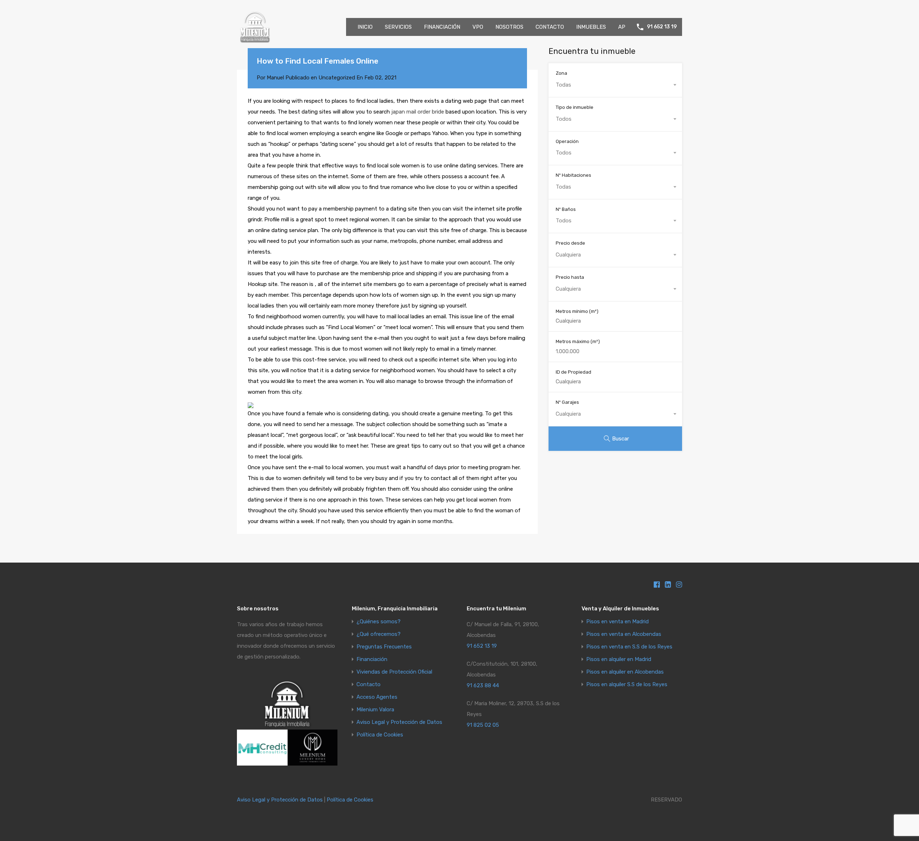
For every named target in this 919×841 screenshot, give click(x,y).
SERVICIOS (398, 27)
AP (621, 27)
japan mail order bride (417, 111)
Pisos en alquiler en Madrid (618, 659)
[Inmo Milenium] (255, 41)
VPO (477, 27)
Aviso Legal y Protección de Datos (399, 722)
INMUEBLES (591, 27)
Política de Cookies (379, 735)
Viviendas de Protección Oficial (394, 672)
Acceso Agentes (376, 697)
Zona (561, 73)
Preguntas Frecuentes (384, 647)
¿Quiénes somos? (378, 621)
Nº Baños (566, 209)
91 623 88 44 (483, 685)
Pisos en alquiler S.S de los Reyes (626, 684)
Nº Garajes (567, 402)
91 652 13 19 (662, 27)
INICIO (365, 27)
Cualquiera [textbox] (568, 254)
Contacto (368, 684)
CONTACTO (550, 27)
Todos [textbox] (564, 119)
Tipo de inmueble (574, 107)
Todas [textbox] (563, 85)
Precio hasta (570, 277)
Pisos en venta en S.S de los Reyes (629, 647)
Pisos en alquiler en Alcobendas (625, 672)
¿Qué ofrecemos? (378, 634)
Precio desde (570, 243)
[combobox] (615, 85)
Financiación (371, 659)
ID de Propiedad (573, 372)
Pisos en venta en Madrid (617, 621)
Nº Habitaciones (573, 175)
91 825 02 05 (483, 725)
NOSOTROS (509, 27)
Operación (567, 141)
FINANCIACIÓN (442, 27)
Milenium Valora (375, 709)
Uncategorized (336, 77)
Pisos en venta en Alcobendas (623, 634)
